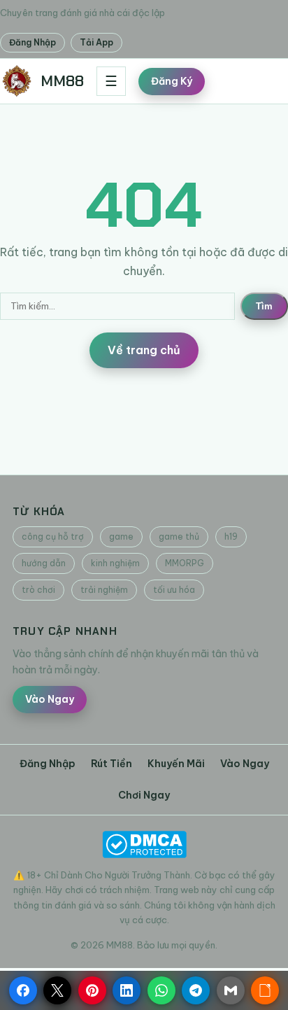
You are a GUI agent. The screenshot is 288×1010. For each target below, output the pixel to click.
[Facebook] (23, 990)
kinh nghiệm (115, 563)
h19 (231, 536)
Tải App (96, 42)
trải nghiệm (104, 589)
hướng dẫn (44, 563)
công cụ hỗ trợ (53, 536)
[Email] (231, 990)
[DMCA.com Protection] (144, 844)
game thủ (179, 536)
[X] (57, 990)
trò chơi (38, 589)
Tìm (264, 306)
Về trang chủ (144, 350)
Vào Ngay (49, 699)
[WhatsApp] (161, 990)
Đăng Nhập (32, 42)
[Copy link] (265, 990)
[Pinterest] (92, 990)
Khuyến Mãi (176, 763)
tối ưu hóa (174, 589)
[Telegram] (196, 990)
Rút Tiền (111, 763)
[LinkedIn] (127, 990)
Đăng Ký (171, 81)
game (121, 536)
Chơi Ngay (144, 795)
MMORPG (184, 563)
